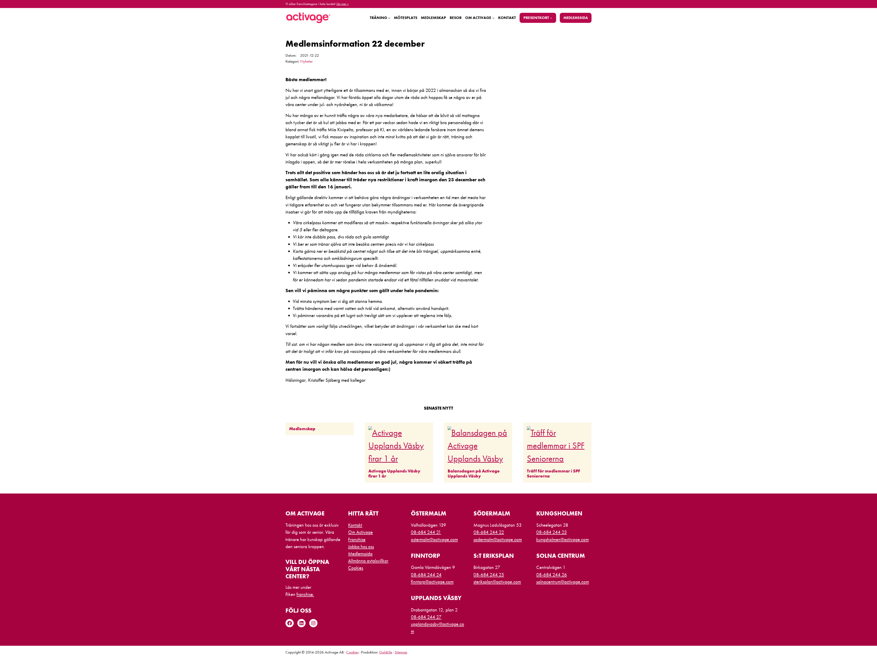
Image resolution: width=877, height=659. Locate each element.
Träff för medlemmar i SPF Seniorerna (553, 474)
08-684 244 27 (426, 617)
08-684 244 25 (488, 575)
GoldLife (385, 652)
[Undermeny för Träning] (389, 18)
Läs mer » (342, 4)
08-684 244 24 (426, 575)
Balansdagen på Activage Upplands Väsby (474, 474)
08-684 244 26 (551, 575)
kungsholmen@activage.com (562, 539)
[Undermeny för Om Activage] (493, 18)
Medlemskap (302, 428)
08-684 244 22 (488, 532)
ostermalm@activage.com (434, 539)
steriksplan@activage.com (497, 582)
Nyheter (306, 61)
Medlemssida (575, 17)
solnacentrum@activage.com (562, 582)
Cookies (352, 652)
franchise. (305, 594)
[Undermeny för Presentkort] (551, 18)
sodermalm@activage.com (497, 539)
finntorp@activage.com (432, 582)
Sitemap (401, 652)
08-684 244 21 (426, 532)
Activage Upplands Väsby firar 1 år (394, 474)
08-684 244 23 (551, 532)
